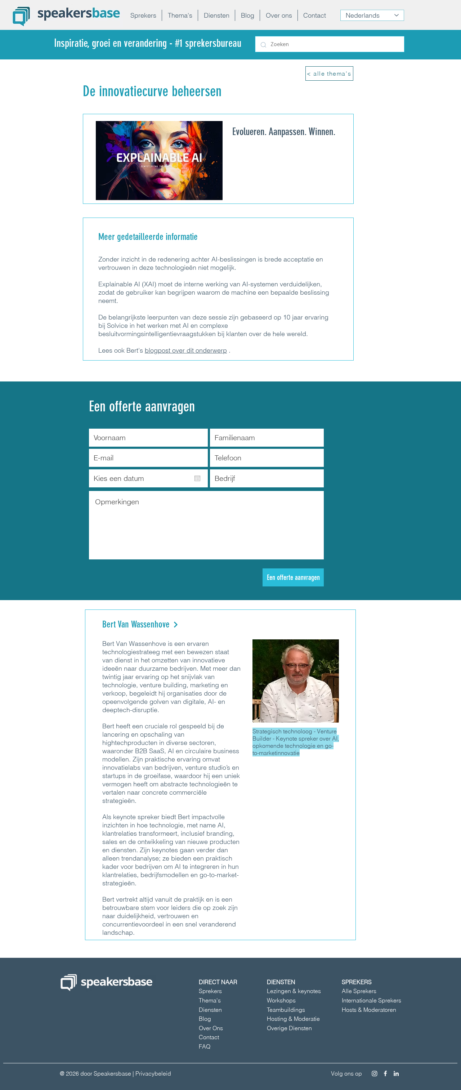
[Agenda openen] (197, 478)
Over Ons (211, 1028)
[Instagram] (374, 1073)
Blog (205, 1018)
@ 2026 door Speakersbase (95, 1073)
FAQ (204, 1046)
